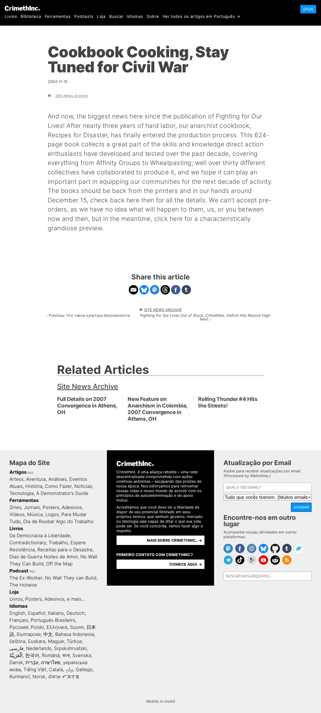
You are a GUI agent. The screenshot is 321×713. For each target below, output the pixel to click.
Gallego (84, 669)
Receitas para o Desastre (65, 549)
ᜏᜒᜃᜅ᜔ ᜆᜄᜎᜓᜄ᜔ (63, 676)
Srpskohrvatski (70, 648)
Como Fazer (58, 486)
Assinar (301, 507)
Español (36, 613)
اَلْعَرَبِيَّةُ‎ (16, 655)
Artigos (18, 472)
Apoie (308, 9)
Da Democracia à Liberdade (39, 535)
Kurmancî (19, 676)
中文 (48, 634)
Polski (37, 627)
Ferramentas (58, 16)
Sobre (153, 16)
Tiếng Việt (34, 669)
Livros (11, 16)
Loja (101, 16)
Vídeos (16, 514)
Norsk (38, 676)
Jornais (32, 507)
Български (29, 634)
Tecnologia (21, 493)
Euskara (36, 641)
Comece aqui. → (185, 564)
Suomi (77, 627)
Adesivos (72, 507)
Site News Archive (71, 95)
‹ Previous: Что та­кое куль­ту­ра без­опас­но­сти (88, 315)
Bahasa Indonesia (74, 634)
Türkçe (74, 641)
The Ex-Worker (25, 578)
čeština (17, 641)
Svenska (81, 655)
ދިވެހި (69, 669)
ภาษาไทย (50, 662)
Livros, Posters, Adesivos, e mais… (47, 599)
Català (56, 669)
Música (35, 514)
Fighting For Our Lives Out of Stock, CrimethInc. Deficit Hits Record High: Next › (205, 317)
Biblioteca (31, 16)
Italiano (56, 613)
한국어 (32, 655)
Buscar (116, 16)
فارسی (16, 648)
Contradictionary (27, 542)
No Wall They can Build (70, 578)
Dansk (16, 662)
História (33, 486)
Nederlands (38, 648)
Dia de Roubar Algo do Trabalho (58, 521)
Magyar (56, 641)
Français (18, 620)
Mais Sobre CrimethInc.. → (174, 540)
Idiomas (135, 16)
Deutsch (76, 613)
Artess (16, 479)
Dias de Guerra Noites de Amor (43, 557)
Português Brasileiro (53, 620)
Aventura (36, 479)
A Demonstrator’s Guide (62, 493)
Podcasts (84, 16)
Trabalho (58, 542)
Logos (52, 514)
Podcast (18, 571)
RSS (30, 472)
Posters (51, 507)
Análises (57, 479)
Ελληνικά (57, 627)
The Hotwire (23, 585)
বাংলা (66, 655)
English (17, 613)
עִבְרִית (32, 662)
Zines (15, 507)
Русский (18, 627)
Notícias (83, 486)
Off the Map (59, 564)
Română (51, 655)
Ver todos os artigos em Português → (202, 16)
